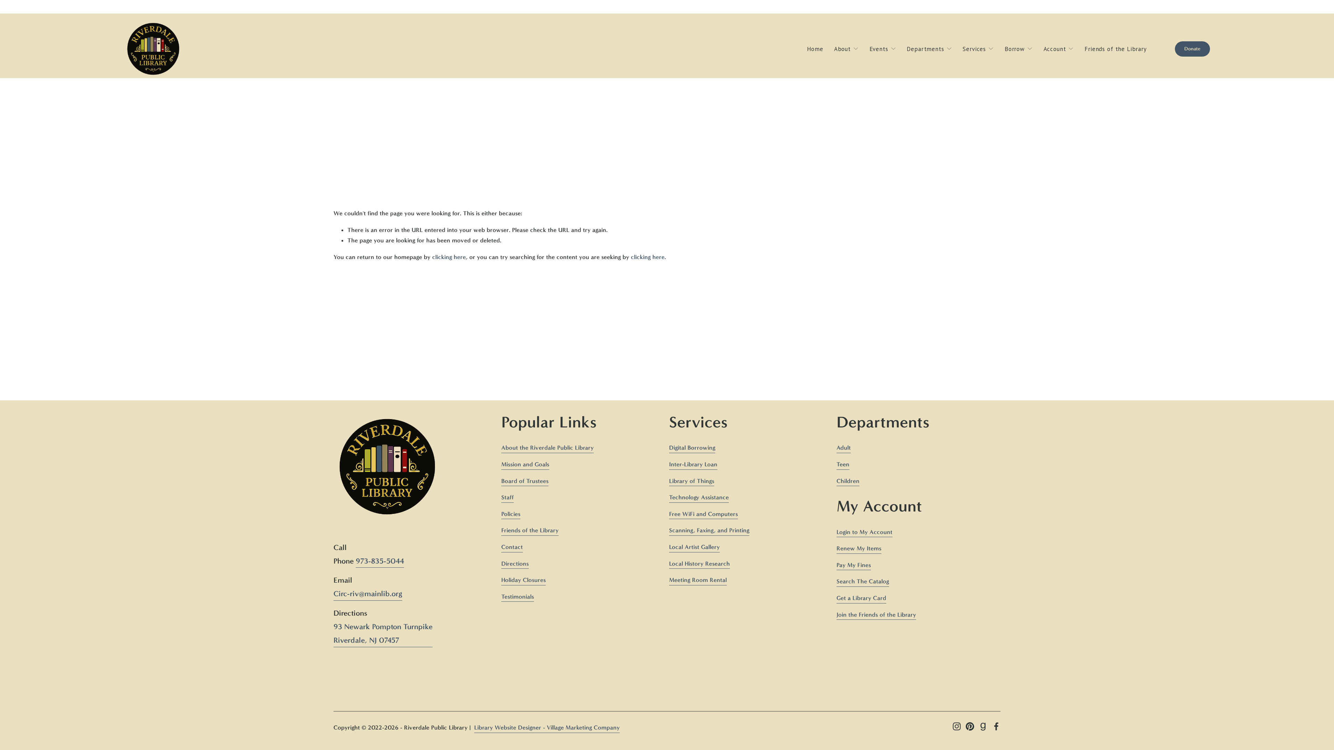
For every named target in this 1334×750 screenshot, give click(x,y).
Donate (1192, 49)
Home (815, 49)
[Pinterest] (970, 726)
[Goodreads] (983, 726)
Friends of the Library (1116, 49)
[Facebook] (996, 726)
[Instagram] (957, 726)
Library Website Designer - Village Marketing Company (547, 727)
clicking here (449, 256)
